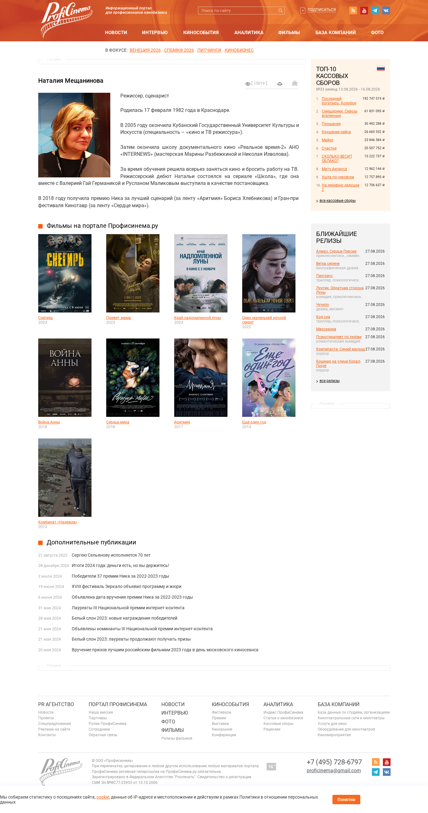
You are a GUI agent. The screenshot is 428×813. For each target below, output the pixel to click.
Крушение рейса (336, 132)
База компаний (336, 32)
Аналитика (249, 32)
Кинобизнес (239, 50)
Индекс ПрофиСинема (283, 712)
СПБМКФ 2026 (179, 50)
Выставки (220, 723)
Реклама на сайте (54, 729)
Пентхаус (324, 276)
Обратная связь (103, 735)
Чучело (322, 304)
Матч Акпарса (334, 169)
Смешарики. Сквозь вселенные (340, 113)
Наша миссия (101, 712)
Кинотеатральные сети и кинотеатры (351, 718)
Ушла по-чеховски (338, 177)
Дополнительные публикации (91, 542)
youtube (364, 10)
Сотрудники (99, 729)
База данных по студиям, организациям (354, 712)
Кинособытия (201, 32)
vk (386, 10)
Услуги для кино (332, 723)
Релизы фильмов (176, 738)
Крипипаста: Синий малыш (340, 349)
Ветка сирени (328, 263)
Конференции (224, 735)
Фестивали (221, 712)
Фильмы (289, 32)
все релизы (330, 381)
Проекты (46, 718)
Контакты (47, 735)
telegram (375, 10)
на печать (279, 84)
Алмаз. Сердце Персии (336, 251)
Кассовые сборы (278, 723)
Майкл (327, 140)
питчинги (209, 50)
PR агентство (56, 704)
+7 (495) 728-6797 (334, 762)
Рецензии (272, 729)
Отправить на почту (294, 83)
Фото (377, 32)
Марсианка (326, 329)
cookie (103, 797)
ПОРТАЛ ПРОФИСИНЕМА (118, 704)
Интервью (155, 32)
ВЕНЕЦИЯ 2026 (145, 50)
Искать (281, 10)
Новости (116, 32)
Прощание (331, 124)
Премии (219, 718)
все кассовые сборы (338, 200)
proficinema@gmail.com (334, 771)
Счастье (329, 148)
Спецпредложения (54, 723)
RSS (353, 10)
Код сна (323, 317)
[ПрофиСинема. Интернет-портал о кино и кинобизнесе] (67, 13)
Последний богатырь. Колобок (339, 101)
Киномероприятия (334, 735)
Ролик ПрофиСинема (108, 723)
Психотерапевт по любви (339, 337)
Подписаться (322, 10)
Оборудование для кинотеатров (346, 729)
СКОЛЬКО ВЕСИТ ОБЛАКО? (337, 158)
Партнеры (98, 718)
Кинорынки (222, 729)
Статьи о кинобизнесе (283, 718)
